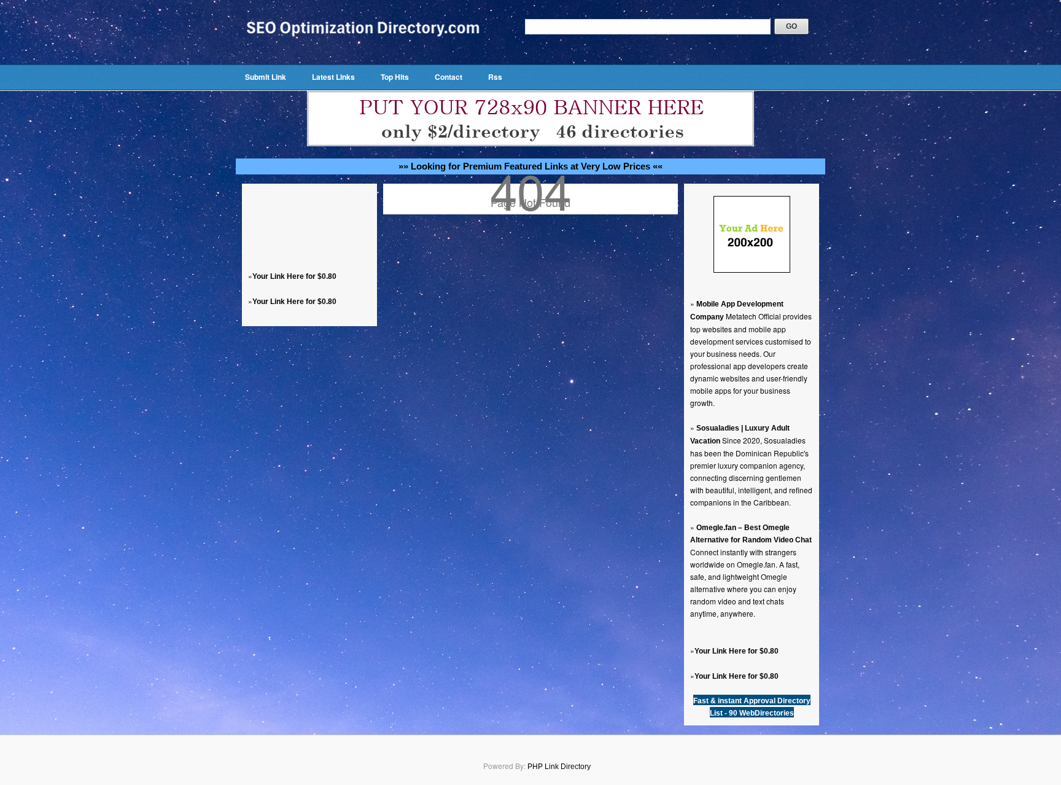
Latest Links (333, 76)
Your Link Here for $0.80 (294, 276)
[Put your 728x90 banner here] (530, 143)
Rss (495, 76)
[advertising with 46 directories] (751, 270)
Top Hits (395, 76)
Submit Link (265, 76)
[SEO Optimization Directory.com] (363, 46)
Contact (448, 76)
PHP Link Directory (559, 766)
